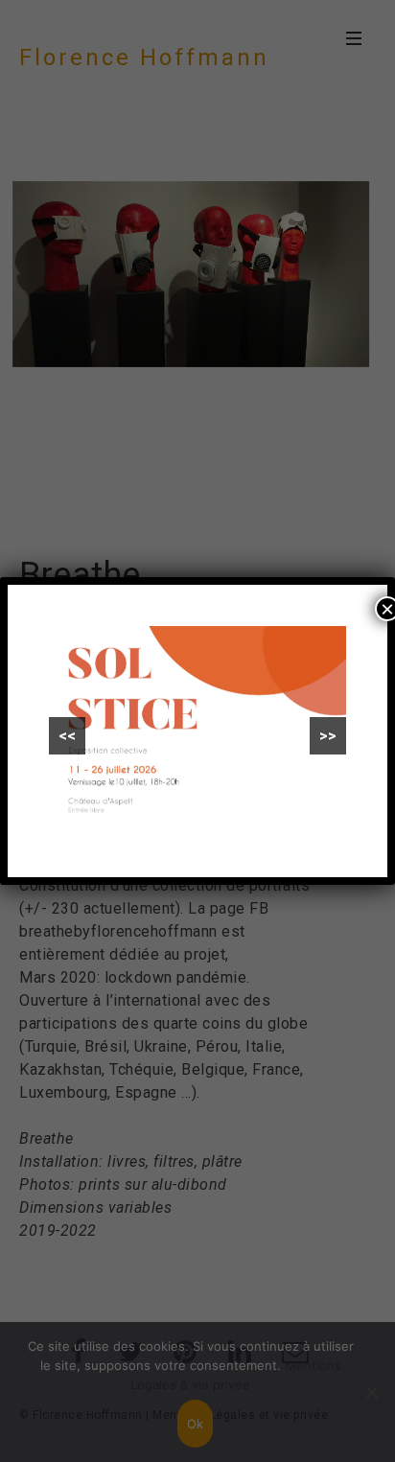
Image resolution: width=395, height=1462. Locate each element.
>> (328, 736)
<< (67, 736)
